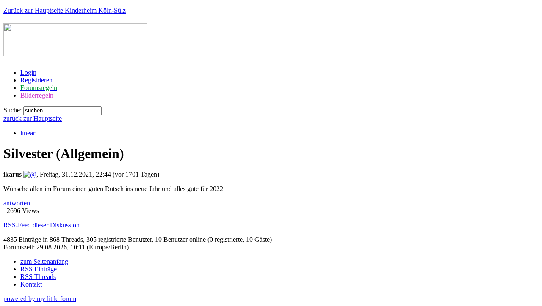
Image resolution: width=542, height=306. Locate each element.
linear (27, 133)
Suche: (12, 110)
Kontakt (31, 284)
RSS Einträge (38, 269)
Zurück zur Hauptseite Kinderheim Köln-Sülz (64, 10)
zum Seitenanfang (44, 261)
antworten (16, 203)
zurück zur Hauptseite (32, 118)
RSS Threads (38, 276)
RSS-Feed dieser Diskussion (41, 225)
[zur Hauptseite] (75, 51)
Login (28, 72)
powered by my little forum (39, 298)
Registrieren (36, 80)
